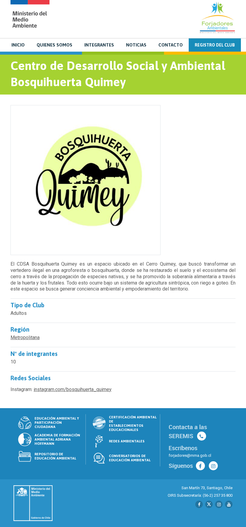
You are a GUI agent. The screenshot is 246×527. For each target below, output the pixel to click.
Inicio (18, 44)
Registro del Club (215, 45)
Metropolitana (25, 337)
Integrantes (99, 44)
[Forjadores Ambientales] (30, 18)
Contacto (170, 44)
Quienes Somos (54, 44)
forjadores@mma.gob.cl (190, 455)
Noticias (136, 44)
